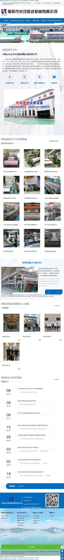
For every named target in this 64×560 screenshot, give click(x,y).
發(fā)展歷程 (36, 518)
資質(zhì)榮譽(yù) (36, 21)
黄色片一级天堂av (35, 559)
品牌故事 (35, 523)
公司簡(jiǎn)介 (13, 21)
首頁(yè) (6, 20)
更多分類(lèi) (20, 525)
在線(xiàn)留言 (50, 21)
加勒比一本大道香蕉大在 (19, 559)
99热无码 (2, 559)
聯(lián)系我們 (58, 21)
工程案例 (43, 20)
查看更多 (56, 305)
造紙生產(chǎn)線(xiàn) (23, 516)
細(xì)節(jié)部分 (21, 523)
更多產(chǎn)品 (54, 141)
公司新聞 (51, 516)
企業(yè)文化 (36, 520)
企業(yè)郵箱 (47, 3)
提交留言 (32, 547)
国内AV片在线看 (27, 559)
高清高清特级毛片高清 (9, 559)
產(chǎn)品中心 (21, 21)
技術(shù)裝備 (20, 518)
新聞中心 (28, 20)
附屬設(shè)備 (20, 520)
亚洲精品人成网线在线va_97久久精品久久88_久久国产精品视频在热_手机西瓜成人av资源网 (19, 558)
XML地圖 (38, 3)
